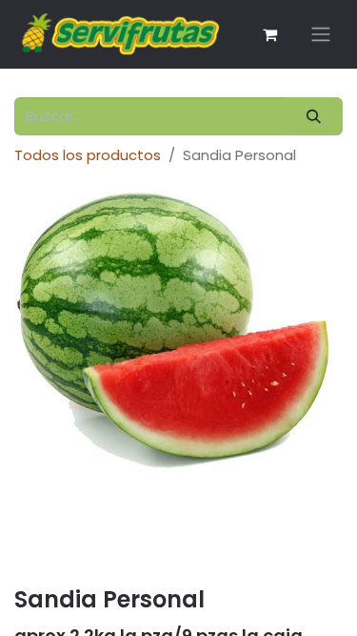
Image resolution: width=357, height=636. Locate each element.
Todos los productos (87, 155)
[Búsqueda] (314, 116)
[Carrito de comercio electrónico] (269, 34)
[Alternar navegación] (321, 34)
